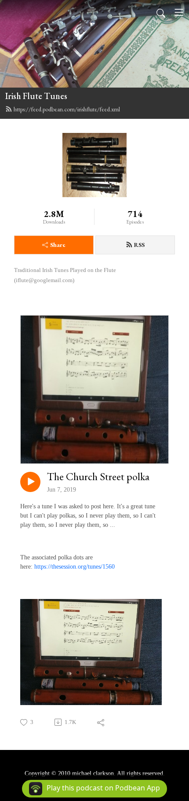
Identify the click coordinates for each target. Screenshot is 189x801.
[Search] (161, 12)
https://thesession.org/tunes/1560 (74, 566)
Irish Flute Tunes (36, 96)
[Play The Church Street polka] (30, 482)
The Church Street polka (98, 476)
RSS (139, 245)
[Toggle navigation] (179, 12)
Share (57, 245)
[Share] (101, 722)
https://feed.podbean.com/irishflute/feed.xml (67, 109)
